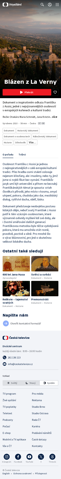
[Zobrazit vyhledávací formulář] (42, 4)
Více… (32, 142)
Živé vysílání (9, 400)
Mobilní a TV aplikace (14, 439)
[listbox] (30, 383)
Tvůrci (22, 154)
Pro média (37, 393)
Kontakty (37, 446)
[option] (12, 383)
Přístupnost (41, 473)
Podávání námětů (41, 433)
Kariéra (36, 426)
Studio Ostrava (40, 413)
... (53, 117)
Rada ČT (36, 419)
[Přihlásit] (50, 4)
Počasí (6, 426)
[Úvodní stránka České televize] (16, 338)
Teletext (7, 413)
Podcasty (8, 419)
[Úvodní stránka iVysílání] (12, 5)
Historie (8, 142)
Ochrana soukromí (22, 473)
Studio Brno (38, 406)
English (6, 473)
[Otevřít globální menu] (57, 4)
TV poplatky (9, 406)
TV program (9, 393)
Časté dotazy (39, 439)
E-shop (7, 433)
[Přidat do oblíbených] (55, 92)
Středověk (20, 142)
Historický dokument (27, 130)
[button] (16, 263)
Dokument (9, 130)
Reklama (37, 400)
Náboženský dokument (44, 136)
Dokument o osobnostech (17, 136)
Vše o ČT (7, 446)
